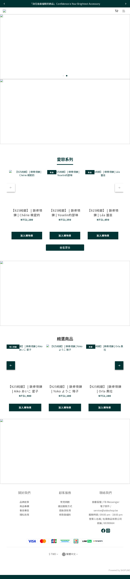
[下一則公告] (125, 3)
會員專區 (24, 510)
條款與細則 (65, 514)
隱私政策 (24, 514)
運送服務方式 (65, 506)
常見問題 (65, 502)
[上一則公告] (4, 3)
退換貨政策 (65, 510)
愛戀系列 (65, 159)
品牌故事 (24, 502)
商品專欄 (24, 506)
